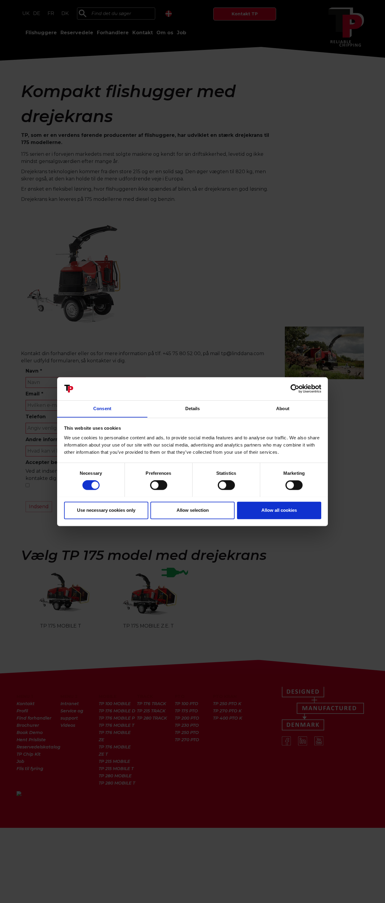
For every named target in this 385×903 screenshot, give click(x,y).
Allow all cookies (279, 510)
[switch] (158, 485)
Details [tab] (192, 408)
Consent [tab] (102, 408)
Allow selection (193, 510)
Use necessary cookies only (106, 510)
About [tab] (282, 408)
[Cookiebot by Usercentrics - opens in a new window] (295, 388)
